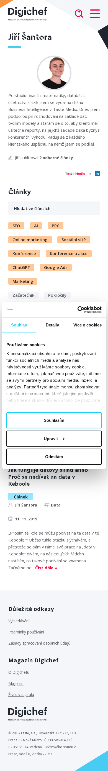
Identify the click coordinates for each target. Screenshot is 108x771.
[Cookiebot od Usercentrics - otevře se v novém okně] (78, 309)
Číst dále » (46, 567)
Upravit (51, 438)
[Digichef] (27, 14)
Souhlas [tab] (19, 325)
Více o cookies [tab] (87, 325)
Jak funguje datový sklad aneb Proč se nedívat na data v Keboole (48, 477)
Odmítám (54, 456)
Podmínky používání (26, 632)
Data (56, 505)
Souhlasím (54, 420)
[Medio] (75, 173)
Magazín (16, 683)
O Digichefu (18, 672)
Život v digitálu (21, 694)
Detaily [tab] (52, 325)
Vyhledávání (18, 620)
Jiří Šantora (26, 505)
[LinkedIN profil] (97, 173)
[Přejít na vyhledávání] (79, 14)
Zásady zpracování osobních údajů (39, 643)
